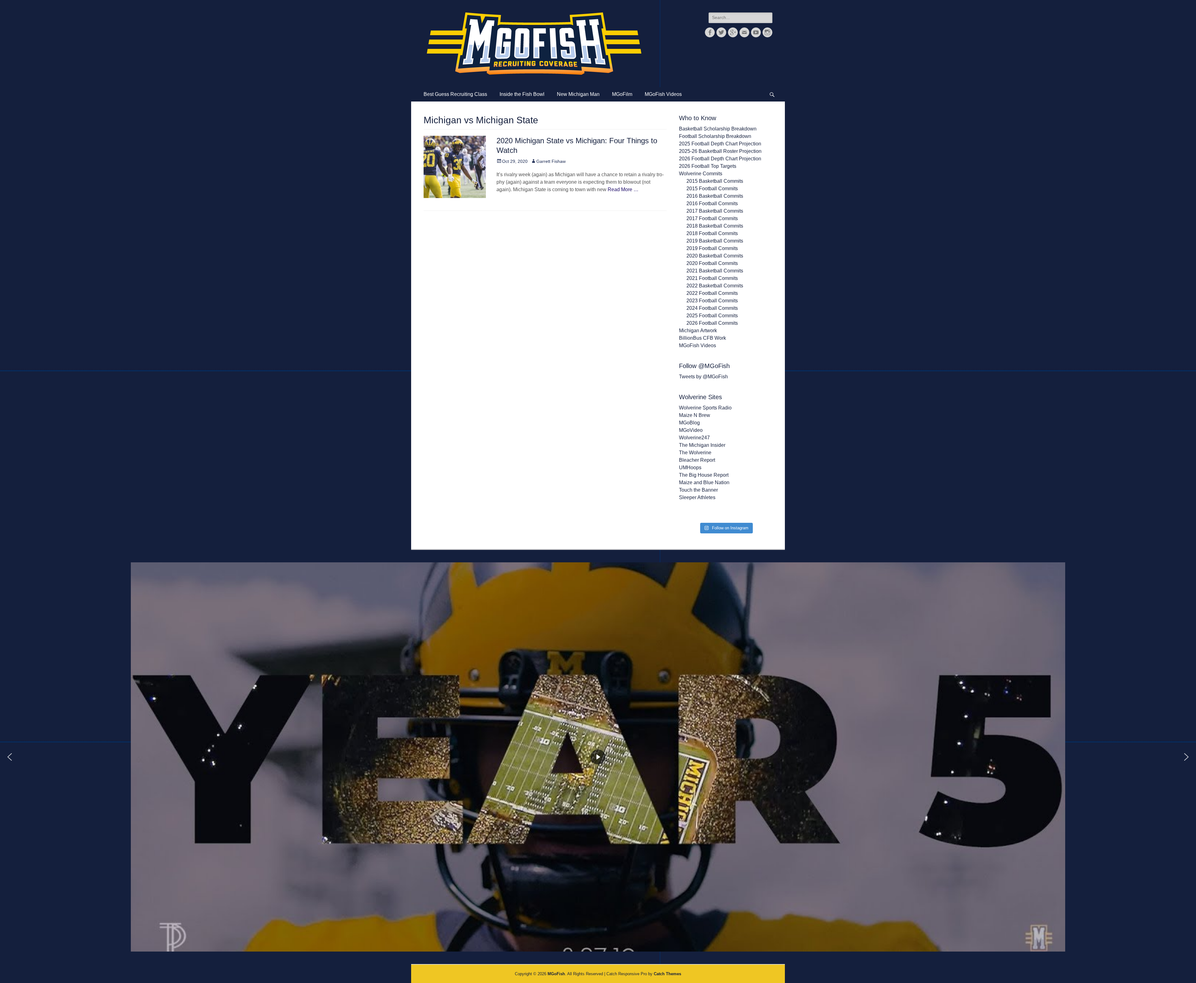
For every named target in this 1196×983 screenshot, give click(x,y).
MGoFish (556, 973)
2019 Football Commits (712, 248)
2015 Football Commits (712, 188)
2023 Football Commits (712, 300)
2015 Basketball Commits (714, 181)
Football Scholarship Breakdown (715, 136)
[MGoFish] (534, 43)
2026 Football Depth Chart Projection (720, 158)
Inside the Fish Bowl (522, 94)
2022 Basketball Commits (714, 285)
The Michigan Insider (702, 445)
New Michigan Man (578, 94)
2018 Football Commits (712, 233)
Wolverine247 (694, 437)
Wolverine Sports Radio (705, 407)
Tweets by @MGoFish (703, 376)
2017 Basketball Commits (714, 211)
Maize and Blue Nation (704, 482)
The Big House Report (704, 475)
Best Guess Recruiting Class (455, 94)
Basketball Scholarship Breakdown (718, 128)
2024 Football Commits (712, 308)
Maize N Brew (694, 415)
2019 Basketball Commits (714, 240)
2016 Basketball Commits (714, 196)
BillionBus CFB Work (702, 338)
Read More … (623, 189)
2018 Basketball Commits (714, 226)
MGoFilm (622, 94)
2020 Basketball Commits (714, 255)
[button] (10, 757)
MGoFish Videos (663, 94)
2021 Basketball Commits (714, 270)
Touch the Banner (698, 490)
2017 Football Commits (712, 218)
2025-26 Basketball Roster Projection (720, 151)
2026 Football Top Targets (707, 166)
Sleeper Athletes (697, 497)
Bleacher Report (697, 460)
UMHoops (690, 467)
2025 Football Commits (712, 315)
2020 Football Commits (712, 263)
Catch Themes (667, 973)
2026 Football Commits (712, 323)
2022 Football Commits (712, 293)
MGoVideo (691, 430)
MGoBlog (689, 422)
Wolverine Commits (700, 173)
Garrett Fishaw (551, 161)
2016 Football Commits (712, 203)
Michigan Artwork (698, 330)
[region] (598, 757)
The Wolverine (695, 452)
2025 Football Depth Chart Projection (720, 143)
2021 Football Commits (712, 278)
